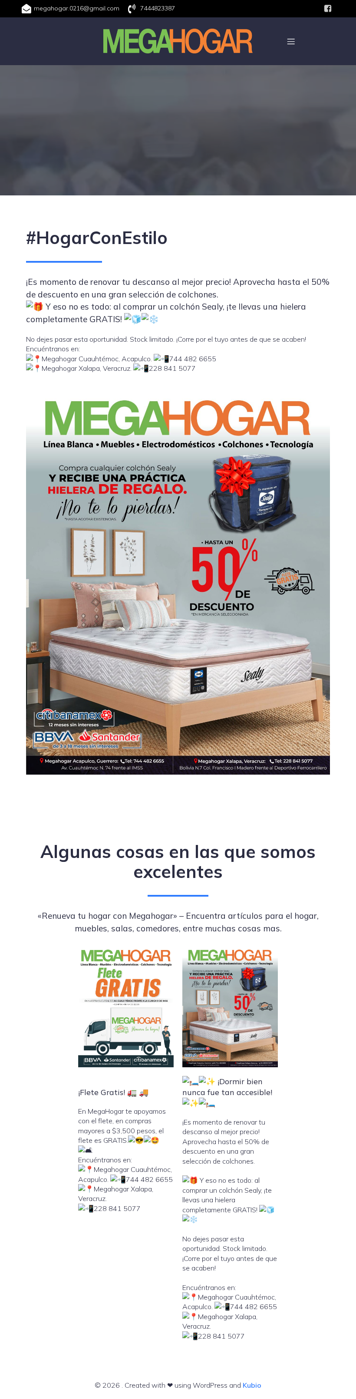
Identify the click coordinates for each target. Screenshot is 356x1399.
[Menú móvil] (290, 41)
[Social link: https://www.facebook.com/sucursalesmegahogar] (327, 8)
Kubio (252, 1385)
